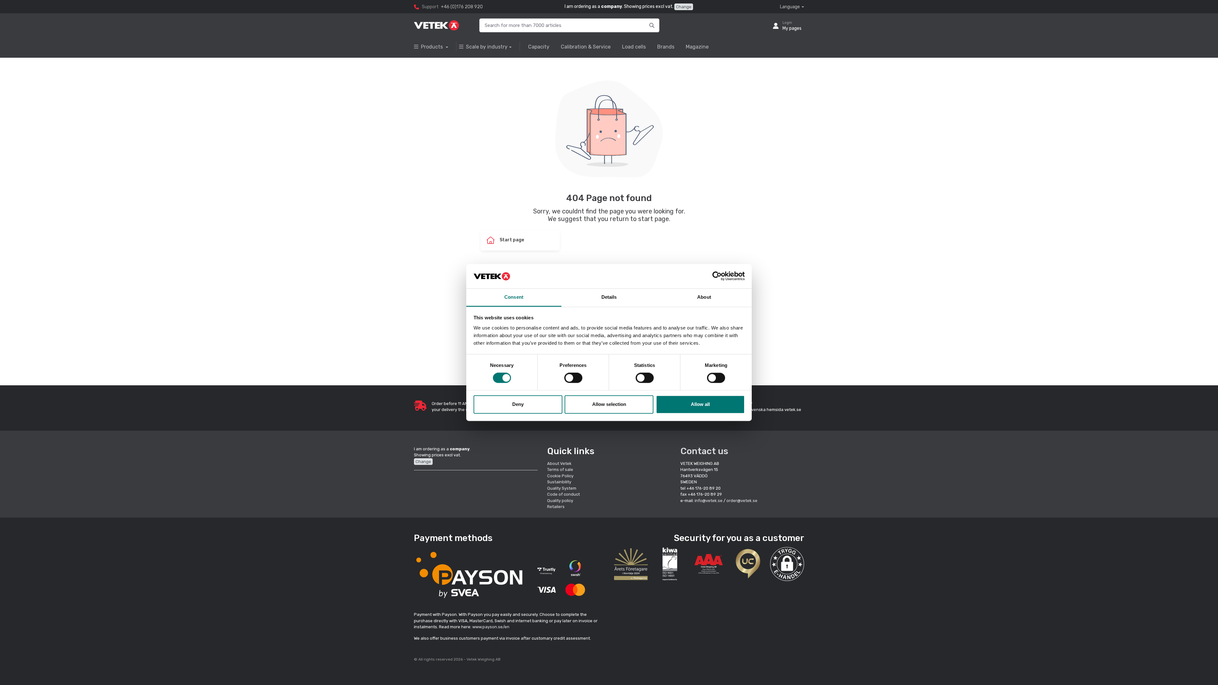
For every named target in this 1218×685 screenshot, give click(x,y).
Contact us (704, 451)
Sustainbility (559, 482)
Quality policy (560, 500)
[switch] (573, 378)
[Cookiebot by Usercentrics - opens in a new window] (717, 276)
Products (432, 47)
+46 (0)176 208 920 (462, 7)
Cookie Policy (560, 475)
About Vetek (559, 463)
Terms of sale (560, 469)
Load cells (634, 47)
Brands (665, 47)
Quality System (561, 488)
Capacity (538, 47)
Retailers (556, 506)
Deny (518, 404)
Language (790, 7)
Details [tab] (609, 297)
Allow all (700, 404)
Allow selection (609, 404)
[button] (787, 564)
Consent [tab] (513, 297)
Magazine (697, 47)
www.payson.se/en (490, 626)
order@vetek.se (741, 500)
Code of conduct (563, 494)
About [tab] (704, 297)
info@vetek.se (709, 500)
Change (683, 6)
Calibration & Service (586, 47)
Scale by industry (487, 47)
